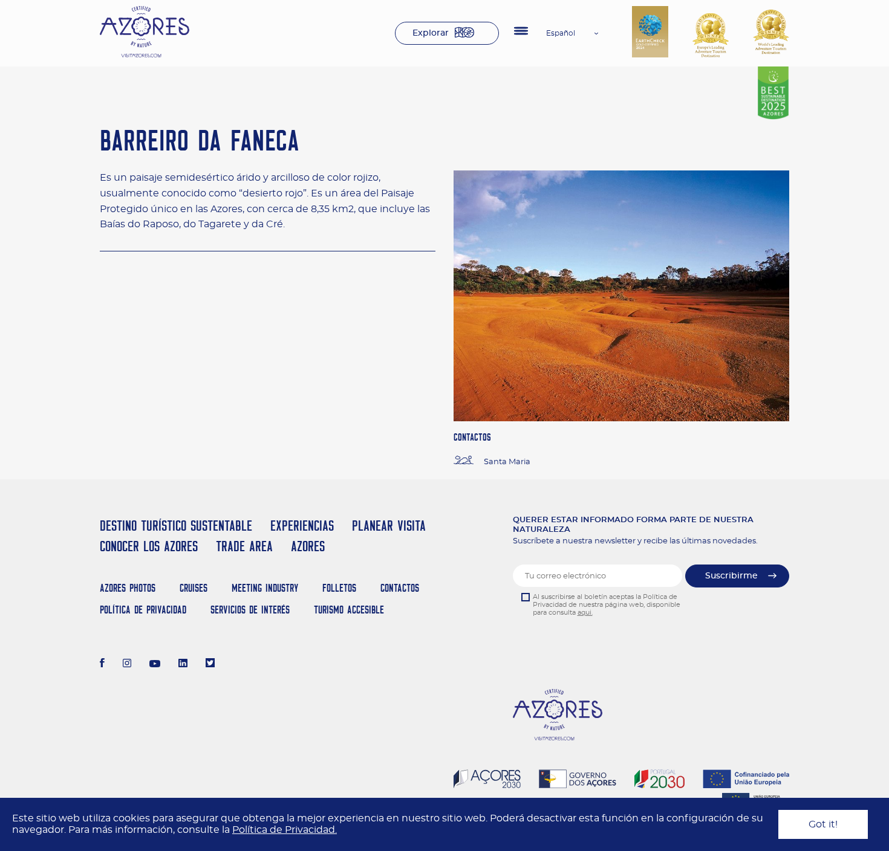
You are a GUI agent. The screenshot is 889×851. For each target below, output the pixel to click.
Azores (308, 546)
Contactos (399, 588)
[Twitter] (210, 664)
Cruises (193, 588)
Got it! (823, 824)
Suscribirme (731, 576)
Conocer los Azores (149, 546)
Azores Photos (127, 588)
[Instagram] (127, 664)
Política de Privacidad (143, 609)
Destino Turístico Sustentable (176, 525)
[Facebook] (102, 664)
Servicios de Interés (250, 609)
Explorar (430, 33)
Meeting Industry (265, 588)
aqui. (585, 612)
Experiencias (302, 525)
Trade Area (244, 546)
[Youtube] (154, 664)
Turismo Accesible (349, 609)
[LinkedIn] (182, 664)
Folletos (339, 588)
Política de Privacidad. (284, 830)
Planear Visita (389, 525)
